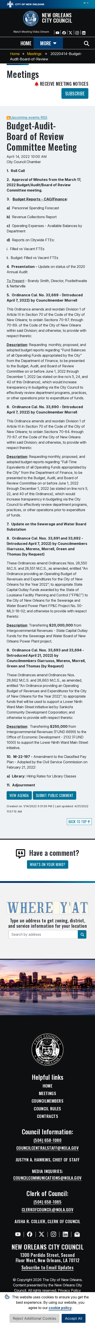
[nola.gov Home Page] (25, 4)
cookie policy (60, 1307)
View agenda (19, 795)
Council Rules (47, 1108)
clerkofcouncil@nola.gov (47, 1209)
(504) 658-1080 (47, 1140)
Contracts (47, 1116)
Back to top (77, 821)
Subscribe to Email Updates (47, 1267)
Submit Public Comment (54, 795)
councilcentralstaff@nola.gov (47, 1148)
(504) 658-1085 (47, 1202)
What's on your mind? (47, 864)
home (26, 43)
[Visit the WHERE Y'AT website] (47, 909)
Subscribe (75, 93)
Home (15, 53)
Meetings (34, 53)
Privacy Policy (69, 1290)
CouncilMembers (47, 1101)
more (45, 43)
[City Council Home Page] (47, 1049)
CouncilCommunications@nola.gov (47, 1178)
